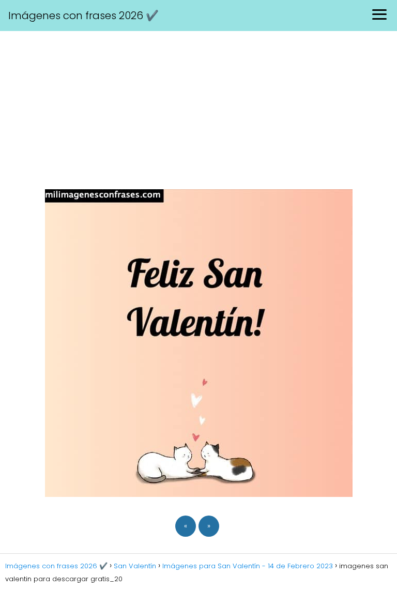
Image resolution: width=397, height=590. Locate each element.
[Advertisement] (198, 108)
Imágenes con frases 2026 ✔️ (83, 15)
